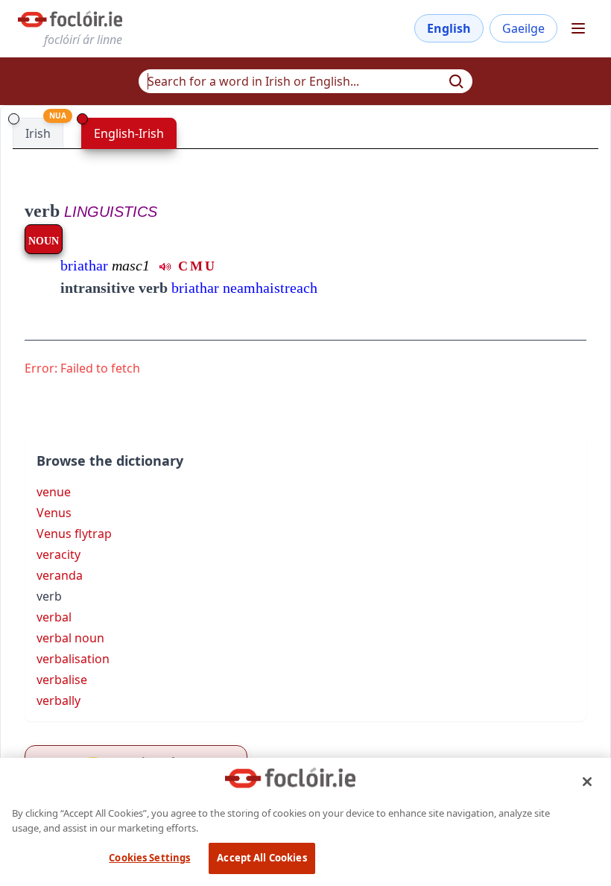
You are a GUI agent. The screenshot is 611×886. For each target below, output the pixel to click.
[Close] (587, 781)
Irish (38, 133)
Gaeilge (523, 28)
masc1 (131, 265)
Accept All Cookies (261, 857)
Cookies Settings (149, 857)
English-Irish (129, 133)
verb (42, 211)
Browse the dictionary (110, 460)
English (449, 28)
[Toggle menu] (578, 28)
